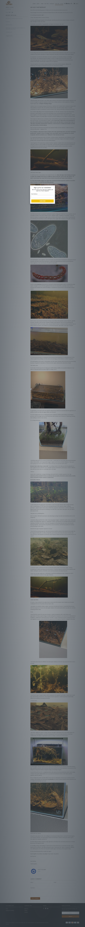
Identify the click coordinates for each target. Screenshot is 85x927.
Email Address (34, 194)
